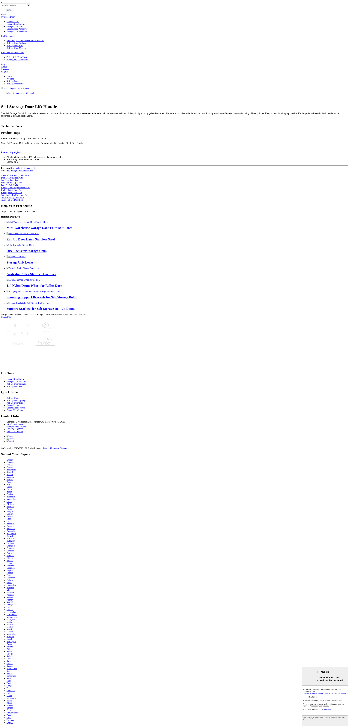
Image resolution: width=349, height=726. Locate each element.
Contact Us (6, 317)
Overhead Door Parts (10, 180)
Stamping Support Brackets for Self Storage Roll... (42, 297)
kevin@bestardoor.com (16, 427)
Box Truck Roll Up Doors (12, 52)
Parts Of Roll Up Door (11, 185)
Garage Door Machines (17, 31)
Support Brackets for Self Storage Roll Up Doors (41, 308)
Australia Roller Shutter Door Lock (31, 274)
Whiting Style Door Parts (17, 60)
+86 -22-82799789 (15, 431)
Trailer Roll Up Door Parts (12, 197)
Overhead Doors (8, 17)
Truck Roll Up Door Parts (12, 200)
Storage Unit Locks (20, 262)
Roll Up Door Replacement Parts (15, 187)
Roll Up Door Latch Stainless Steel (31, 239)
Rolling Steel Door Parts (11, 192)
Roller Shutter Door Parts (12, 190)
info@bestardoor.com (16, 424)
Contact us (5, 69)
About (4, 67)
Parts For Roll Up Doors (11, 183)
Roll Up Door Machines (17, 48)
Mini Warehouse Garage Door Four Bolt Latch (40, 228)
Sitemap (63, 448)
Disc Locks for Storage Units (22, 168)
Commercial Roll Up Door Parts (15, 175)
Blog (3, 64)
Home (3, 14)
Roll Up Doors (7, 36)
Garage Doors (13, 21)
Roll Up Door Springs (16, 43)
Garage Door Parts (15, 26)
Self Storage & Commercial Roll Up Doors (25, 40)
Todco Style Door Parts (17, 57)
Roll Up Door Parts (15, 45)
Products (10, 79)
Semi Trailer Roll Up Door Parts (15, 195)
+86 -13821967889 (15, 429)
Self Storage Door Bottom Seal (20, 170)
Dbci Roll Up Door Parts (12, 178)
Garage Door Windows (17, 29)
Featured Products (51, 448)
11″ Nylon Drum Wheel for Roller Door (34, 285)
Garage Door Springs (16, 24)
